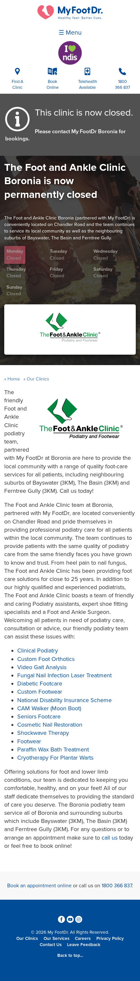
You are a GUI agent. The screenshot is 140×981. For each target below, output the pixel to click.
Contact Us (51, 944)
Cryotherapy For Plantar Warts (55, 757)
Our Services (56, 938)
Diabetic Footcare (39, 683)
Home (13, 379)
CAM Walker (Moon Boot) (49, 708)
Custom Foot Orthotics (46, 659)
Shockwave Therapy (43, 732)
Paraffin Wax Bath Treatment (53, 749)
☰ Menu (70, 33)
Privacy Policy (110, 938)
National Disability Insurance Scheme (64, 700)
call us (110, 837)
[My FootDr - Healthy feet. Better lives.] (70, 18)
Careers (83, 938)
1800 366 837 (117, 885)
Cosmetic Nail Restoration (49, 724)
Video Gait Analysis (41, 667)
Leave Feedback (83, 944)
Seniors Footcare (39, 716)
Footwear (29, 741)
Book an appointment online (39, 885)
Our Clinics (37, 379)
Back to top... (70, 955)
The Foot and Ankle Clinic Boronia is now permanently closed (65, 181)
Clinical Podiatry (37, 650)
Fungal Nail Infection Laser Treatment (64, 675)
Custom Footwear (39, 691)
